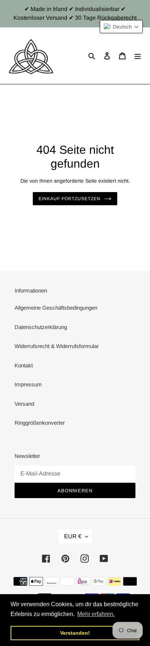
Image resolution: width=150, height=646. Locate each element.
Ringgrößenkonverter (40, 423)
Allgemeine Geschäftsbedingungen (56, 308)
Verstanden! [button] (75, 633)
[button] (121, 26)
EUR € (73, 536)
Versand (24, 404)
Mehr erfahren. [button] (96, 614)
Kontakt (24, 365)
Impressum (28, 384)
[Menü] (137, 56)
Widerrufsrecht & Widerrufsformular (57, 346)
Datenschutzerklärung (41, 327)
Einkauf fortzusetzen (69, 198)
